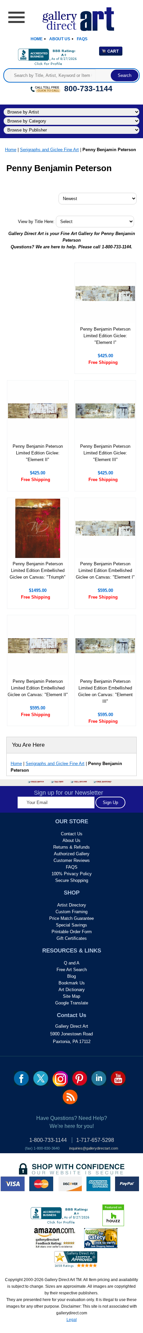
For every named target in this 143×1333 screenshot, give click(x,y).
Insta (60, 1078)
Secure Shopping (71, 880)
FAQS (71, 867)
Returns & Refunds (71, 847)
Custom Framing (71, 911)
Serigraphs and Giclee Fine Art (49, 149)
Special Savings (71, 925)
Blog (71, 976)
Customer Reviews (72, 860)
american (98, 1184)
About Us (59, 39)
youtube (118, 1078)
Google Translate (71, 1002)
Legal (72, 1319)
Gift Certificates (72, 938)
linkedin (98, 1078)
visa (13, 1184)
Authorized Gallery (71, 853)
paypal (127, 1184)
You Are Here (28, 745)
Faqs (82, 39)
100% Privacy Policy (72, 873)
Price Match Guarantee (71, 918)
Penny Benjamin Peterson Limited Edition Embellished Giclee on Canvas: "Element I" (105, 570)
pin (79, 1078)
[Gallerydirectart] (71, 16)
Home (37, 39)
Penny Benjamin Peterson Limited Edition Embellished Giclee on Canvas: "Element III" (105, 691)
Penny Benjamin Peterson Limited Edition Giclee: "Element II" (38, 453)
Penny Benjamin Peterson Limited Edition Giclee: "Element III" (105, 453)
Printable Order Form (72, 931)
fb (21, 1078)
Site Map (71, 996)
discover (70, 1184)
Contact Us (71, 833)
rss (70, 1097)
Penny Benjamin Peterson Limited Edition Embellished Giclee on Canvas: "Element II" (38, 688)
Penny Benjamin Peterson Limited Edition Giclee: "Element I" (105, 336)
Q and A (71, 962)
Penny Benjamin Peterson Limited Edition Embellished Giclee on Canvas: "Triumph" (38, 570)
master (41, 1184)
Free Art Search (72, 969)
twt (40, 1078)
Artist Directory (71, 905)
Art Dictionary (72, 989)
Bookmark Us (72, 982)
